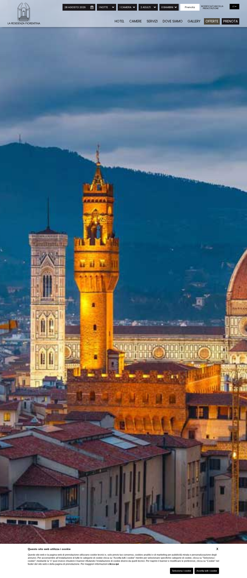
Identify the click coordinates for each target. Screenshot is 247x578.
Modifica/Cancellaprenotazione (210, 7)
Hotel (119, 21)
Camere (135, 21)
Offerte (212, 21)
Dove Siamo (173, 21)
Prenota (230, 21)
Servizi (152, 21)
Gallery (194, 21)
